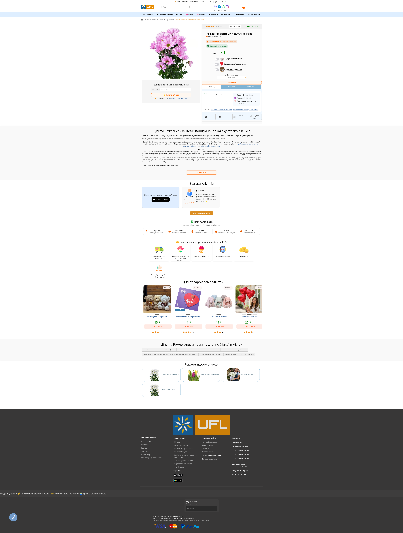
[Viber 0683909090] (215, 7)
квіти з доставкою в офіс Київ (221, 109)
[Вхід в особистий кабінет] (215, 2)
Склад (212, 87)
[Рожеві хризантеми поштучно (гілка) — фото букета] (171, 52)
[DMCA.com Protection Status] (178, 516)
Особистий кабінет (222, 2)
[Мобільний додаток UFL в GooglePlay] (178, 480)
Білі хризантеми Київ (170, 375)
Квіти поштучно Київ (210, 375)
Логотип (144, 451)
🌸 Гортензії (201, 14)
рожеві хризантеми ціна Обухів (211, 354)
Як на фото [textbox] (231, 77)
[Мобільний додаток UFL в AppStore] (178, 475)
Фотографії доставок (209, 442)
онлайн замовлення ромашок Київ (245, 109)
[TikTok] (248, 474)
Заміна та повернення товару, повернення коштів (185, 456)
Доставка (252, 86)
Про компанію (146, 441)
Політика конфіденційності (184, 448)
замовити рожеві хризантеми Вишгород (239, 354)
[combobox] (155, 89)
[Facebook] (235, 474)
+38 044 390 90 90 (242, 458)
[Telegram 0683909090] (219, 7)
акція (180, 14)
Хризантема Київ (168, 390)
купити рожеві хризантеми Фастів (155, 354)
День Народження (166, 14)
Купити (159, 326)
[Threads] (239, 474)
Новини (177, 442)
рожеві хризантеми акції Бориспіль (234, 350)
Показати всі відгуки (201, 213)
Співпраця (205, 448)
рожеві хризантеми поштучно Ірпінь (183, 354)
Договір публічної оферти (183, 460)
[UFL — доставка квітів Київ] (147, 7)
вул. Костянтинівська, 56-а (178, 98)
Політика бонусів (180, 452)
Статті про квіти (180, 467)
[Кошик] (244, 8)
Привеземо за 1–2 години (222, 42)
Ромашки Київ (247, 375)
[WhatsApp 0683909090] (223, 7)
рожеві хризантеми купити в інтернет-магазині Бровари (198, 350)
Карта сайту (145, 454)
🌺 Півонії (189, 14)
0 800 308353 (239, 464)
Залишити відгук (162, 199)
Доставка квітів (207, 452)
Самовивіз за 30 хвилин (218, 46)
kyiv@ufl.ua (237, 442)
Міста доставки (207, 445)
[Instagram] (227, 7)
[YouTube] (245, 474)
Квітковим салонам (181, 445)
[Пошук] (189, 7)
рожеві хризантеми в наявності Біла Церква (159, 350)
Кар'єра (144, 448)
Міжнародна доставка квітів (151, 458)
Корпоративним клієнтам (183, 464)
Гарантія (232, 86)
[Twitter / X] (242, 474)
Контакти (144, 445)
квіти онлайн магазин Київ (210, 146)
